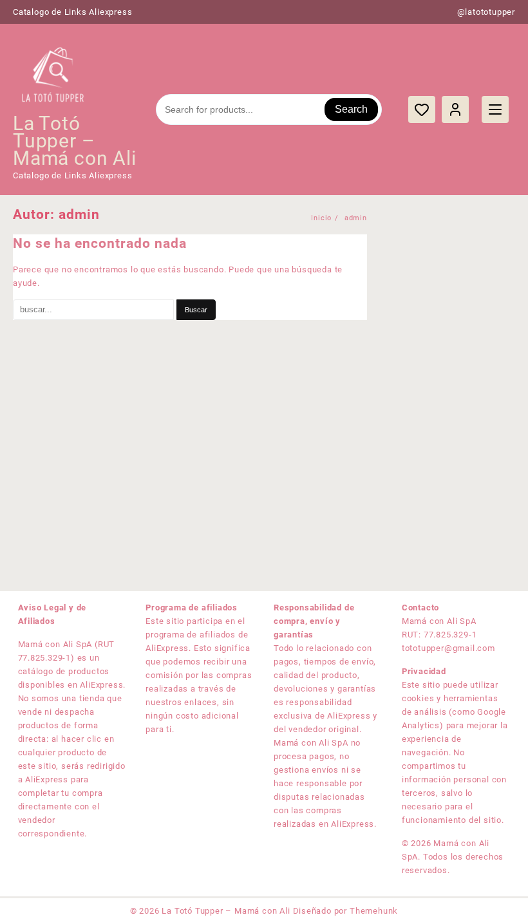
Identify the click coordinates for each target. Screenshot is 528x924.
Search (351, 109)
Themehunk (374, 911)
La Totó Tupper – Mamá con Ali (75, 140)
